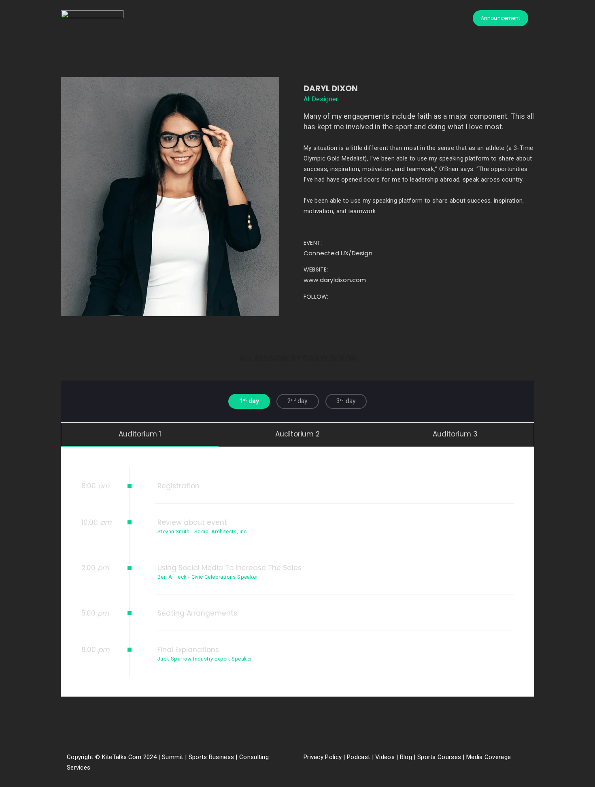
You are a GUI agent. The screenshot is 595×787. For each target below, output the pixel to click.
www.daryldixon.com (335, 280)
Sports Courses (439, 757)
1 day (249, 401)
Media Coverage (488, 757)
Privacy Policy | (325, 757)
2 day (297, 401)
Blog (406, 757)
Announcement (500, 18)
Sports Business (211, 757)
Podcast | (361, 757)
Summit (172, 757)
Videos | (386, 757)
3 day (346, 401)
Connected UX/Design (338, 253)
